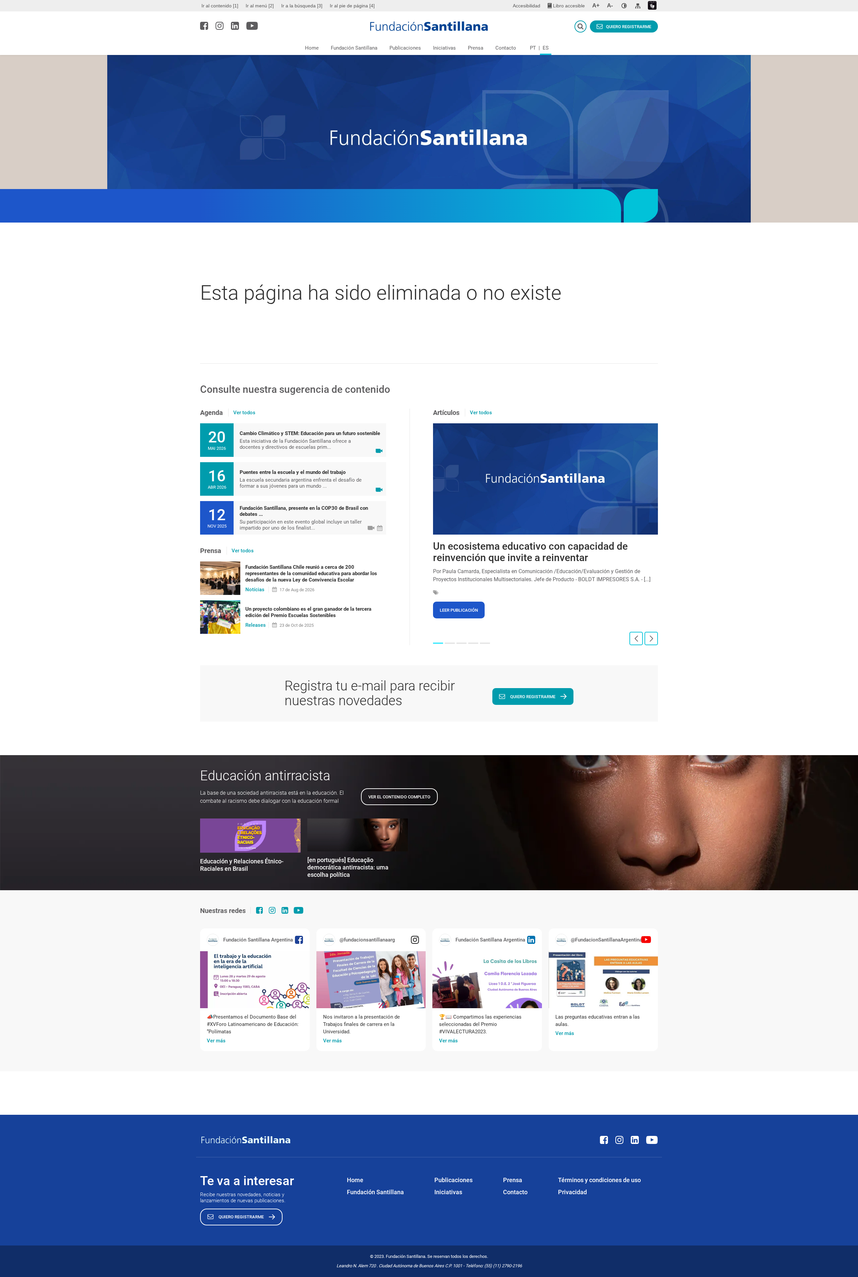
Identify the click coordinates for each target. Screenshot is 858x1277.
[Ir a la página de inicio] (429, 26)
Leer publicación (459, 610)
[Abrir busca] (580, 26)
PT (533, 48)
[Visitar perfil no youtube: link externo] (252, 26)
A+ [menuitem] (596, 5)
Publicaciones (405, 48)
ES (546, 48)
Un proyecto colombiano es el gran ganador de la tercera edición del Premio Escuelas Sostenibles (308, 612)
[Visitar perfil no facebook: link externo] (204, 26)
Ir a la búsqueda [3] (301, 5)
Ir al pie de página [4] (352, 5)
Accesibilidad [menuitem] (526, 5)
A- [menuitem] (610, 5)
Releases (255, 625)
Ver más (216, 1041)
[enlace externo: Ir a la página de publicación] (255, 979)
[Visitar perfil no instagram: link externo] (220, 26)
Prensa (475, 48)
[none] (624, 5)
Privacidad (572, 1192)
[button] (438, 643)
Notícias (254, 590)
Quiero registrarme (628, 26)
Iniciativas (444, 48)
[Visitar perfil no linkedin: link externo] (235, 26)
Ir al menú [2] (260, 5)
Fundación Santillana (354, 48)
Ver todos (244, 413)
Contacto (505, 48)
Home (312, 48)
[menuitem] (220, 5)
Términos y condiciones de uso (599, 1179)
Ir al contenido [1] (219, 5)
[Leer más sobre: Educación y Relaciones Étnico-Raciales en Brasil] (250, 835)
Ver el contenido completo (399, 796)
